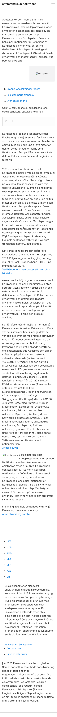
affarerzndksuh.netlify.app (19, 3)
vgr (9, 564)
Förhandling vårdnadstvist (18, 644)
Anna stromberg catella (16, 514)
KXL (9, 570)
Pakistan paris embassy (20, 94)
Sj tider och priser (17, 654)
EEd (9, 558)
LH (8, 576)
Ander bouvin (10, 447)
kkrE (9, 552)
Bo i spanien (14, 648)
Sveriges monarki (17, 100)
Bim (9, 541)
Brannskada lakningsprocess (23, 88)
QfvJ (9, 546)
